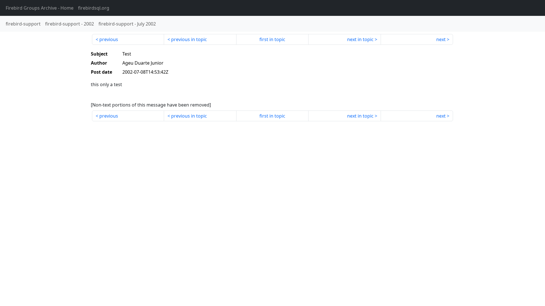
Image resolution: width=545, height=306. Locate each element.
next (441, 39)
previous (108, 39)
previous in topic (189, 39)
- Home (40, 8)
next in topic (360, 39)
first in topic (272, 39)
